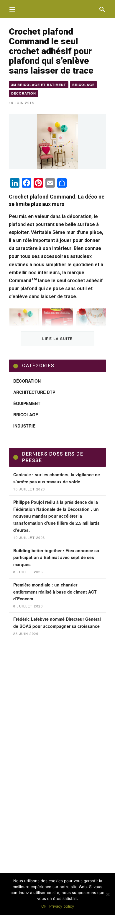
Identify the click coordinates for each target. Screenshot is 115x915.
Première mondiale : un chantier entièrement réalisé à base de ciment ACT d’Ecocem (55, 592)
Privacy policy (61, 906)
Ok (43, 906)
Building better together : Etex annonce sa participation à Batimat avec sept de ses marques (56, 557)
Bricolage (83, 84)
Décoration (23, 93)
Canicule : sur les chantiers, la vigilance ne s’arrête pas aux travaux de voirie (56, 478)
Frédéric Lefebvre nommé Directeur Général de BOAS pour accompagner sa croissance (57, 622)
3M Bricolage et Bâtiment (38, 84)
